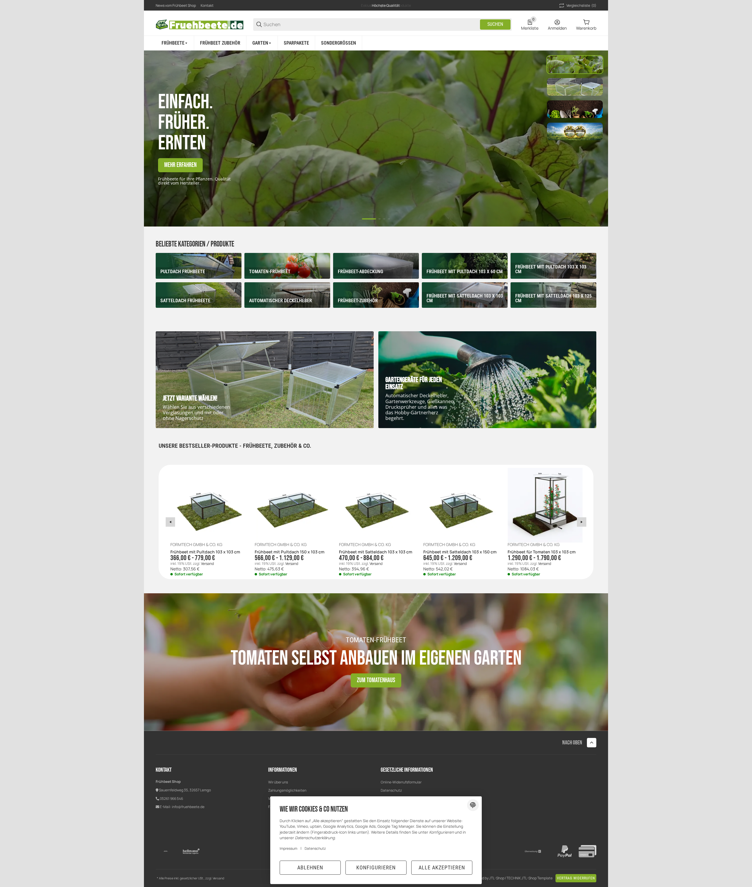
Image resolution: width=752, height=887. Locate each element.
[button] (591, 742)
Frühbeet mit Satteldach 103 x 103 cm (375, 552)
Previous (170, 522)
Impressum (288, 848)
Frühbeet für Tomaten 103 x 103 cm (541, 552)
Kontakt (207, 5)
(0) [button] (581, 5)
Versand (207, 563)
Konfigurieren (376, 867)
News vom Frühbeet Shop (176, 5)
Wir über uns (278, 782)
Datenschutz (391, 790)
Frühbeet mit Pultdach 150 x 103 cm (289, 552)
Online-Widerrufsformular (401, 782)
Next (581, 522)
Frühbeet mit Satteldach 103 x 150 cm (459, 552)
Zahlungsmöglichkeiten (287, 790)
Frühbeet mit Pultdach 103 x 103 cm (205, 552)
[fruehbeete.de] (200, 24)
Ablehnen (310, 867)
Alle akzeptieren (442, 867)
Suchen (495, 24)
